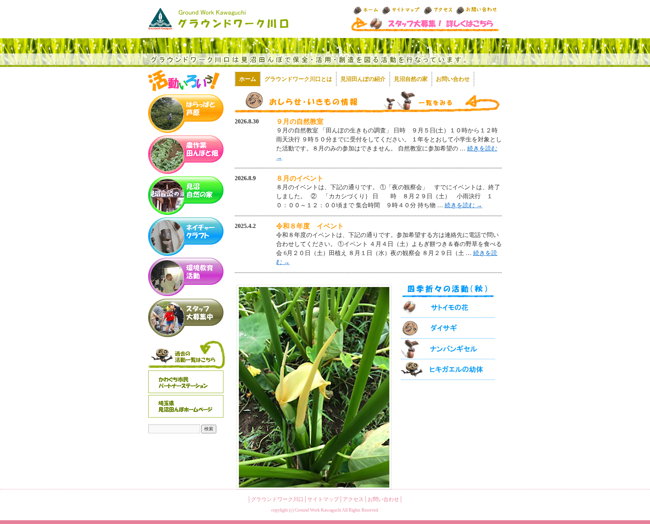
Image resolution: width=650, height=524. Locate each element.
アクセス (353, 499)
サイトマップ (323, 499)
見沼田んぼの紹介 (363, 79)
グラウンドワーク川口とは (298, 79)
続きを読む (463, 205)
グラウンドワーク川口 (277, 499)
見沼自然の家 (411, 79)
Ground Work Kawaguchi (318, 510)
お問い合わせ (453, 79)
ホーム (247, 79)
